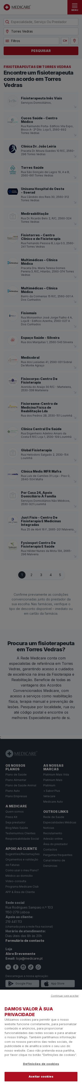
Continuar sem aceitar (65, 995)
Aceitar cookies (41, 1076)
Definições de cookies (41, 1064)
